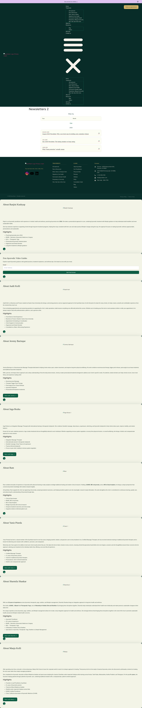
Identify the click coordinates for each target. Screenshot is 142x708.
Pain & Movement (73, 12)
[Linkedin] (37, 173)
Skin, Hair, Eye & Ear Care (75, 21)
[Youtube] (32, 173)
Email (4, 265)
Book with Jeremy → (10, 395)
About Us (68, 23)
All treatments (72, 10)
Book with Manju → (10, 699)
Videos (70, 29)
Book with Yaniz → (10, 568)
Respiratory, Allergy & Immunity (76, 19)
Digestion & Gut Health (74, 16)
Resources (68, 25)
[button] (73, 55)
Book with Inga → (9, 454)
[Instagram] (27, 173)
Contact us (68, 33)
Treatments (68, 8)
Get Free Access (71, 272)
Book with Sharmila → (11, 635)
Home (67, 6)
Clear (71, 123)
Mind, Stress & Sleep (74, 14)
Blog (70, 27)
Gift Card (68, 31)
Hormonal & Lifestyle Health (75, 18)
